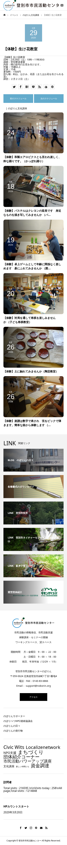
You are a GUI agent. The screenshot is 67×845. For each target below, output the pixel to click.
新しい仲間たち (22, 767)
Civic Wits (13, 747)
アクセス (33, 697)
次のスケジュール (49, 98)
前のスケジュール (18, 98)
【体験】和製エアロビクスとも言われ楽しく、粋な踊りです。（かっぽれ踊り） (32, 159)
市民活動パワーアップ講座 (27, 761)
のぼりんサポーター (14, 716)
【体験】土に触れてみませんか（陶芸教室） (30, 371)
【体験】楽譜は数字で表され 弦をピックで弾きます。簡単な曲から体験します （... (32, 423)
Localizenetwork (43, 747)
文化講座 (8, 766)
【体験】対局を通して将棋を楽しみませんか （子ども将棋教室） (29, 320)
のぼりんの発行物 (13, 730)
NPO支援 (9, 752)
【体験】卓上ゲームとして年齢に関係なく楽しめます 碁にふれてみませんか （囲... (32, 266)
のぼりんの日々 (11, 725)
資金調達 (40, 765)
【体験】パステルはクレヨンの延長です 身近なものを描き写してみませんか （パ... (32, 213)
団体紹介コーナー (21, 757)
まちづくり (31, 752)
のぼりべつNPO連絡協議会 (18, 721)
